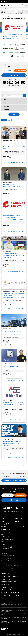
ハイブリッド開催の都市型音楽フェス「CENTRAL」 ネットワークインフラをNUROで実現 (12, 333)
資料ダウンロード (7, 70)
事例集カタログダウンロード (14, 480)
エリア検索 (12, 565)
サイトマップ (5, 584)
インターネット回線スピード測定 (7, 548)
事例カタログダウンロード (14, 162)
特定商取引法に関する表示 (8, 582)
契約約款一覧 (5, 574)
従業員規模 (6, 109)
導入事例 (3, 526)
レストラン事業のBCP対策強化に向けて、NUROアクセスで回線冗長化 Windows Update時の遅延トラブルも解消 (13, 217)
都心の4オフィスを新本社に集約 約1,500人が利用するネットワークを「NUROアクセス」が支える (14, 255)
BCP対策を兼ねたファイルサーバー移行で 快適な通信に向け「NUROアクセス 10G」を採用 (14, 404)
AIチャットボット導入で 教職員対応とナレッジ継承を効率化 (11, 185)
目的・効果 (6, 106)
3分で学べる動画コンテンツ (7, 540)
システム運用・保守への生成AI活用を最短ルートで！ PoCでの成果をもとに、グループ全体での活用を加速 (14, 145)
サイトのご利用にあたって (8, 576)
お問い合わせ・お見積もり (7, 555)
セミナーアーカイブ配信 (6, 533)
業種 (5, 103)
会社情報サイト (5, 587)
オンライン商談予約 (20, 70)
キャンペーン (18, 524)
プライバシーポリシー (7, 579)
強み (2, 521)
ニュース (16, 521)
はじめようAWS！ (6, 537)
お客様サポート (18, 518)
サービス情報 (5, 524)
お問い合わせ (14, 75)
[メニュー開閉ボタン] (26, 5)
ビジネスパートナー (20, 526)
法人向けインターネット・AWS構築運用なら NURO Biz (14, 632)
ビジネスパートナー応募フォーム (9, 568)
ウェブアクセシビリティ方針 (9, 595)
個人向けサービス (6, 590)
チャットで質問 (5, 560)
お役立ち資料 (4, 563)
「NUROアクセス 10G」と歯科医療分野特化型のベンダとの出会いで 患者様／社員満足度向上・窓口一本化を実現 (14, 295)
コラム (3, 544)
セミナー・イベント (7, 529)
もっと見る (14, 465)
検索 (14, 114)
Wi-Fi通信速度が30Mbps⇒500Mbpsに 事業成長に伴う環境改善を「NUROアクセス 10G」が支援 (13, 443)
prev (1, 30)
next (27, 30)
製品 (5, 99)
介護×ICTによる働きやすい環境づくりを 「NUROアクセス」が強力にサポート (12, 367)
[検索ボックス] (22, 5)
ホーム (2, 8)
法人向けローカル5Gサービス (9, 592)
